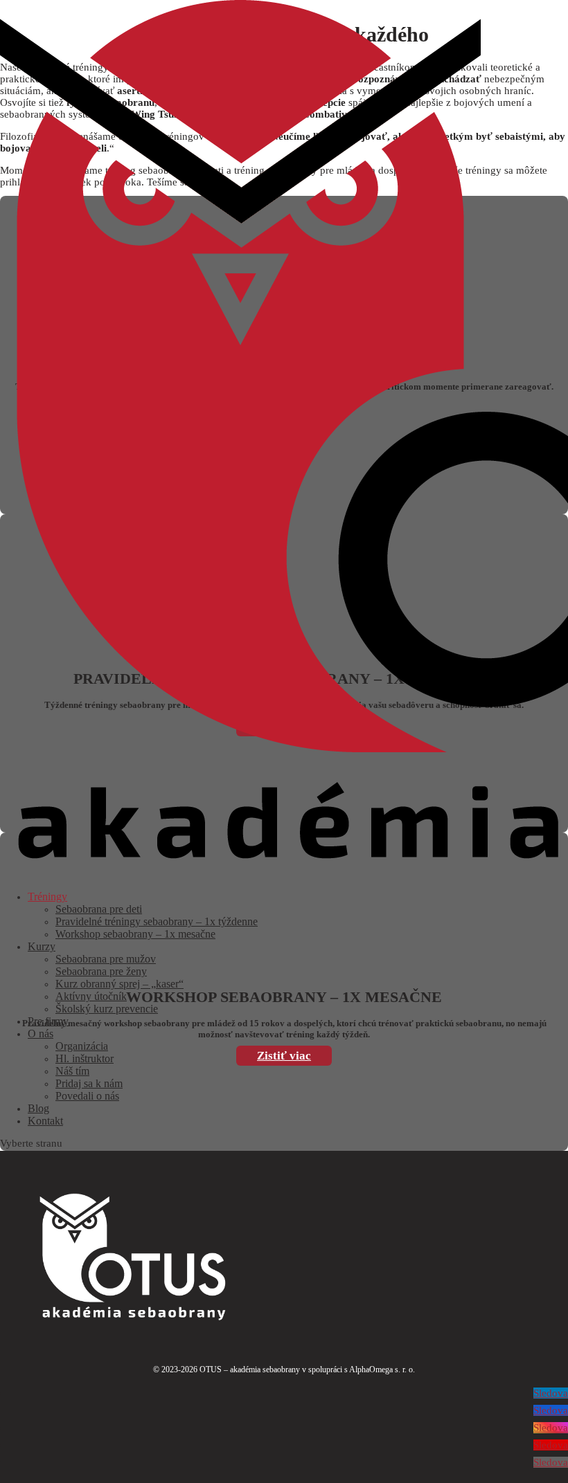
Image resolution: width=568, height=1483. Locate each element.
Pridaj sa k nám (89, 1083)
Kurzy (41, 946)
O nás (40, 1033)
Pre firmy (48, 1021)
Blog (38, 1108)
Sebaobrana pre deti (98, 909)
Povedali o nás (87, 1096)
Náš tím (72, 1071)
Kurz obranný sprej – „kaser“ (119, 984)
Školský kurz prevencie (106, 1009)
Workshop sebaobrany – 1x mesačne (135, 934)
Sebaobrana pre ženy (101, 971)
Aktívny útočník (91, 996)
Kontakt (45, 1121)
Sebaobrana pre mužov (105, 959)
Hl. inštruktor (84, 1058)
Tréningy (47, 896)
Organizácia (81, 1046)
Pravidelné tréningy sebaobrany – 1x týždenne (156, 921)
